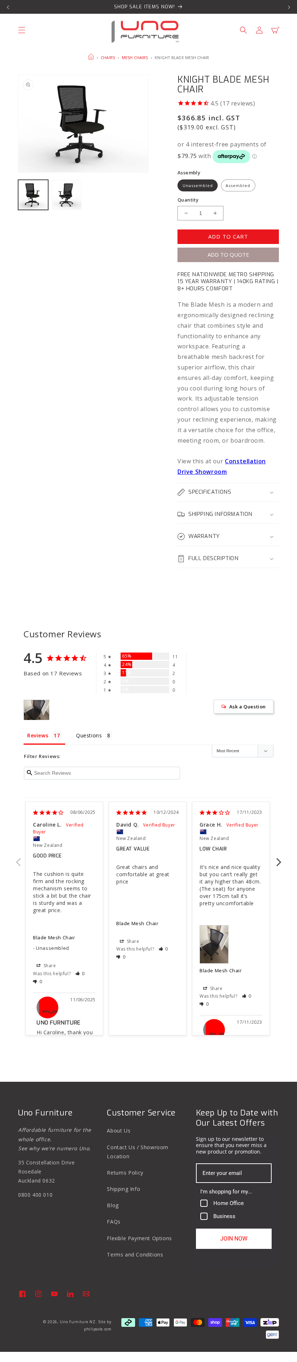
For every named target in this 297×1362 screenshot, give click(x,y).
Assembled (238, 185)
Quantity (187, 199)
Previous (18, 858)
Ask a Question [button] (247, 706)
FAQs (113, 1221)
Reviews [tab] (37, 735)
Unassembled (198, 185)
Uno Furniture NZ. (78, 1321)
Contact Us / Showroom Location (137, 1152)
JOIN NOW (233, 1238)
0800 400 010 (35, 1194)
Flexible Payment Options (139, 1238)
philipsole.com (98, 1329)
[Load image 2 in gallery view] (67, 195)
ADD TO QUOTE (228, 254)
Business (224, 1216)
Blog (112, 1205)
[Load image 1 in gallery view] (33, 195)
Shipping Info (123, 1188)
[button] (22, 30)
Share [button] (49, 965)
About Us (118, 1130)
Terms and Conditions (135, 1254)
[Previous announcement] (8, 6)
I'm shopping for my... (226, 1191)
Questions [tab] (89, 735)
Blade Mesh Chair (54, 937)
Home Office (228, 1203)
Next (279, 858)
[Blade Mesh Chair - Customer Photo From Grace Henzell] (36, 710)
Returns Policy (125, 1172)
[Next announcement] (289, 6)
